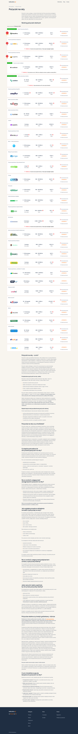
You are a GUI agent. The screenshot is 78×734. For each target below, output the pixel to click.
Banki (29, 725)
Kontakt (43, 717)
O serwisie (44, 714)
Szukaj (67, 1)
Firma (43, 711)
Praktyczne (30, 720)
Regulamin (59, 714)
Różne (29, 723)
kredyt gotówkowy (50, 619)
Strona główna (11, 6)
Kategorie (30, 711)
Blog (64, 1)
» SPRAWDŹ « (64, 33)
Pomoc (58, 711)
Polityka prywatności (61, 717)
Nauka (29, 717)
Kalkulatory (59, 1)
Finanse (29, 714)
